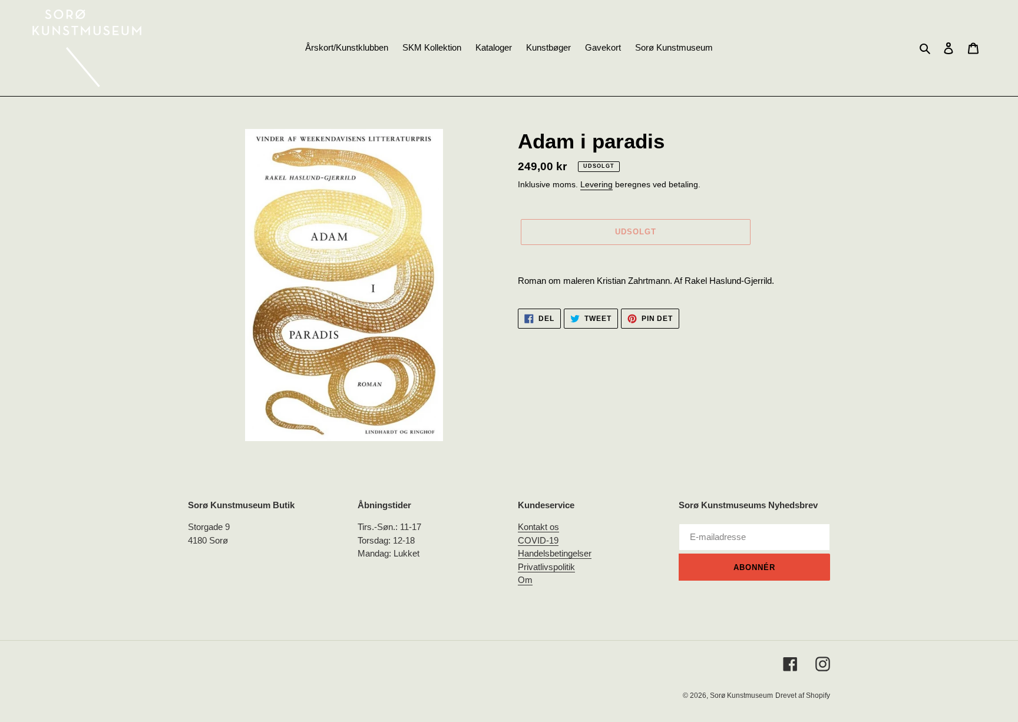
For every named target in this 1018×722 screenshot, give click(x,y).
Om (525, 580)
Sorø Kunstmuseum (741, 695)
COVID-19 (538, 540)
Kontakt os (538, 527)
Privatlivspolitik (546, 567)
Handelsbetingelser (554, 553)
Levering (596, 184)
